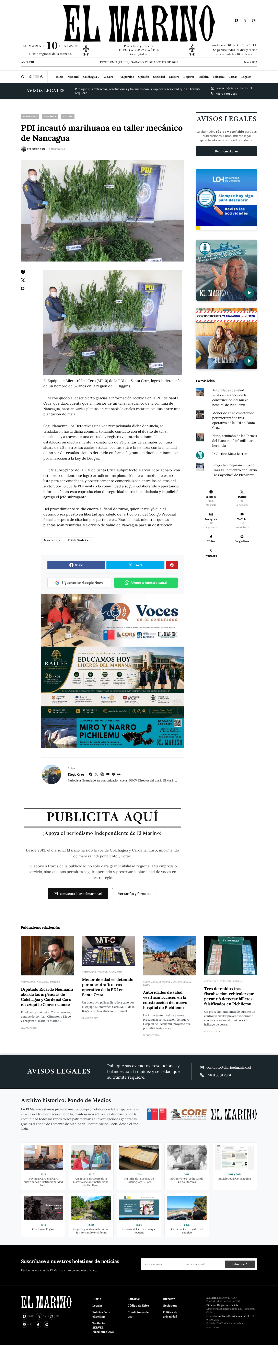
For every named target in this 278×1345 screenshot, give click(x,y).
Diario (96, 1299)
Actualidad (30, 116)
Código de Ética (138, 1305)
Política (55, 982)
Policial (67, 116)
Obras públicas (168, 982)
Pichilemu (42, 982)
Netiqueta (170, 1305)
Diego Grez (76, 774)
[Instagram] (254, 20)
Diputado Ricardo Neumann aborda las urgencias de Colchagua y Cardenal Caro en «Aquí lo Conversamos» (47, 997)
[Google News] (47, 1324)
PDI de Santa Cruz (80, 540)
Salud (146, 985)
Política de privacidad (170, 1314)
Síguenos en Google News (82, 582)
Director (169, 1299)
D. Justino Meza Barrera (230, 454)
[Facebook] (236, 20)
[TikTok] (38, 1324)
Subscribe (238, 1264)
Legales (97, 1305)
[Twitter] (245, 20)
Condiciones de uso (138, 1314)
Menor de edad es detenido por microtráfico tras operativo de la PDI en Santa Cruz (107, 987)
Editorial (134, 1299)
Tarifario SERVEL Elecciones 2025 (103, 1327)
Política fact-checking (101, 1314)
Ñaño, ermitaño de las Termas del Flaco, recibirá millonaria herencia (234, 441)
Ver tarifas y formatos (134, 894)
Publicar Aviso (226, 151)
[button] (23, 77)
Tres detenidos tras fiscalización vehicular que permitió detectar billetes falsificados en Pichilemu (229, 996)
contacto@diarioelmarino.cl (81, 894)
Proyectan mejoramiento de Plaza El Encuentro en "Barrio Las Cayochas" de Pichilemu (234, 470)
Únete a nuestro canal (149, 582)
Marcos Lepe (52, 540)
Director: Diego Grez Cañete (222, 1305)
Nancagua (50, 116)
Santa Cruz (115, 972)
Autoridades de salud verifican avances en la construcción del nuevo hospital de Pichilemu (165, 1000)
